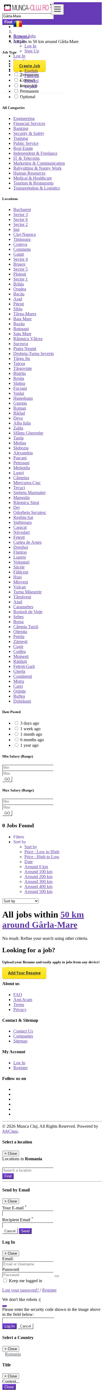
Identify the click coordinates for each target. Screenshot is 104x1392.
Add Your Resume (24, 973)
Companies (23, 1036)
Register (20, 1067)
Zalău (18, 428)
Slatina (19, 383)
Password (10, 1269)
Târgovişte (22, 368)
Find (7, 1176)
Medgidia (21, 467)
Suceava (20, 343)
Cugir (18, 646)
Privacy (20, 1009)
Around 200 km (38, 876)
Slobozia (21, 448)
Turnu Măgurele (27, 592)
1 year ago (29, 745)
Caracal (20, 527)
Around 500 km (38, 891)
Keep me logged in (25, 1280)
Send (25, 1231)
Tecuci (19, 487)
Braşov (19, 264)
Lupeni (19, 557)
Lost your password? (21, 1290)
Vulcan (19, 587)
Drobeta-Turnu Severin (33, 353)
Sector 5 (20, 269)
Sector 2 (20, 224)
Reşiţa (18, 378)
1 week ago (30, 728)
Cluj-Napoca (24, 234)
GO (7, 779)
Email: (8, 1258)
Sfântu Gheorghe (28, 433)
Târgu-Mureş (24, 313)
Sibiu (17, 308)
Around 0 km (36, 866)
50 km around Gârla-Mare (43, 920)
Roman (19, 408)
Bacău (18, 294)
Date (28, 861)
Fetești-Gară (24, 666)
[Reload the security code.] (4, 1304)
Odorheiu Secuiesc (29, 512)
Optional (27, 96)
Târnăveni (22, 596)
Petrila (18, 636)
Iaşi (16, 229)
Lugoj (18, 472)
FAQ (17, 994)
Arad (17, 299)
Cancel (10, 1231)
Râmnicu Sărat (26, 502)
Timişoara (22, 239)
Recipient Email (17, 1219)
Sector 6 (20, 219)
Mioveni (20, 582)
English (31, 70)
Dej (16, 507)
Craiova (20, 244)
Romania (13, 1354)
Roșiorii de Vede (27, 611)
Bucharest (22, 209)
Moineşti (21, 656)
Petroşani (21, 462)
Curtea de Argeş (27, 542)
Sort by (30, 846)
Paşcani (20, 457)
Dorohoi (20, 547)
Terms (18, 1004)
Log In (30, 46)
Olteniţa (20, 631)
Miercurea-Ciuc (27, 482)
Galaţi (18, 254)
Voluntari (21, 562)
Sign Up (31, 51)
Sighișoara (22, 522)
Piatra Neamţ (24, 348)
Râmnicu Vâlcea (27, 338)
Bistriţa (19, 373)
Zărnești (20, 641)
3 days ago (29, 723)
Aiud (17, 601)
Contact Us (23, 1031)
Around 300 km (38, 881)
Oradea (19, 289)
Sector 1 (20, 279)
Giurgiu (20, 403)
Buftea (19, 696)
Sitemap (20, 1041)
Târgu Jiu (21, 358)
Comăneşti (22, 676)
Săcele (19, 567)
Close (9, 1387)
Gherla (19, 671)
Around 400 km (38, 886)
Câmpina (21, 477)
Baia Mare (22, 318)
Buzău (19, 323)
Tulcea (19, 363)
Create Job (29, 66)
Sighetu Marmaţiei (29, 492)
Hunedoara (23, 398)
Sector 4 (20, 259)
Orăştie (19, 691)
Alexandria (23, 452)
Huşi (17, 577)
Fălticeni (20, 572)
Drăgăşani (22, 701)
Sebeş (18, 616)
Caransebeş (23, 606)
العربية (30, 86)
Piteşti (18, 304)
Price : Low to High (41, 851)
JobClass (10, 1131)
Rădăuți (20, 661)
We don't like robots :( (21, 1299)
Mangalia (21, 497)
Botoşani (21, 328)
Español (31, 80)
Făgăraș (20, 552)
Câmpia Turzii (25, 626)
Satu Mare (22, 333)
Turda (18, 438)
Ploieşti (19, 274)
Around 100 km (38, 871)
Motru (18, 681)
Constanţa (22, 249)
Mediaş (19, 443)
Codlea (19, 651)
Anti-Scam (22, 999)
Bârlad (19, 413)
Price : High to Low (41, 856)
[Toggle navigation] (57, 9)
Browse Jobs (24, 36)
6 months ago (32, 739)
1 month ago (31, 734)
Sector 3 (20, 214)
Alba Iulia (22, 423)
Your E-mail (14, 1208)
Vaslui (18, 393)
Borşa (18, 621)
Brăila (18, 284)
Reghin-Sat (23, 517)
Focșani (20, 388)
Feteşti (19, 537)
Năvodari (21, 532)
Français (31, 75)
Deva (18, 418)
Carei (18, 686)
